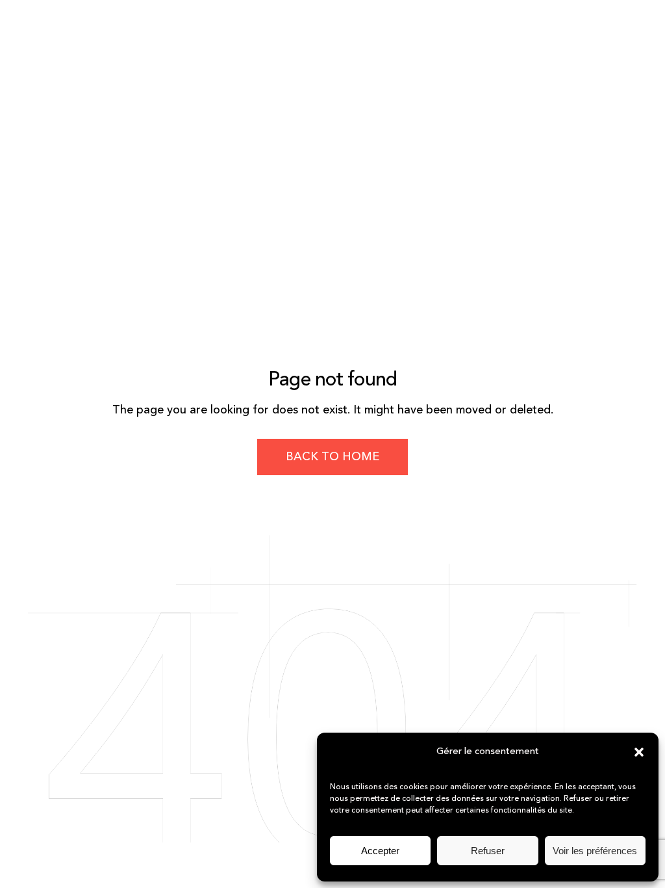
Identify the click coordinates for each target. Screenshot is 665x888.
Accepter (380, 850)
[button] (639, 752)
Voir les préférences (595, 850)
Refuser (488, 850)
